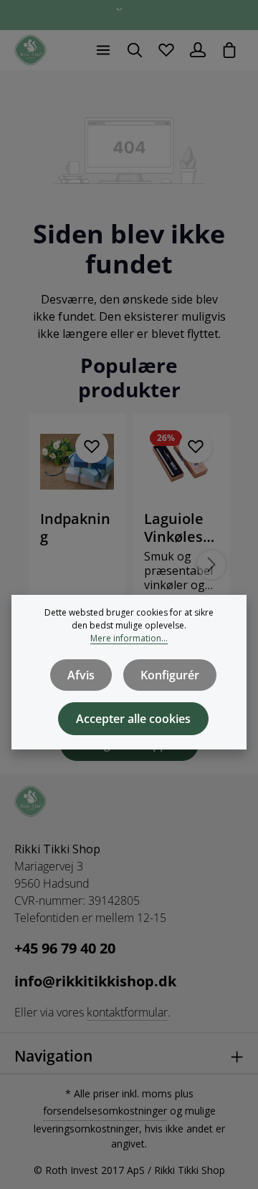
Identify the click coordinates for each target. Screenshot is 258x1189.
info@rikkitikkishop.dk (95, 981)
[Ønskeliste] (166, 50)
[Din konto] (197, 50)
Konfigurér (169, 675)
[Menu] (103, 50)
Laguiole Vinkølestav (180, 527)
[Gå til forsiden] (30, 50)
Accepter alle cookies (133, 719)
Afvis (81, 675)
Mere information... (129, 638)
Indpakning (75, 527)
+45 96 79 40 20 (64, 948)
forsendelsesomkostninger (105, 1110)
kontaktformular (127, 1012)
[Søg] (134, 50)
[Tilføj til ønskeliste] (91, 446)
